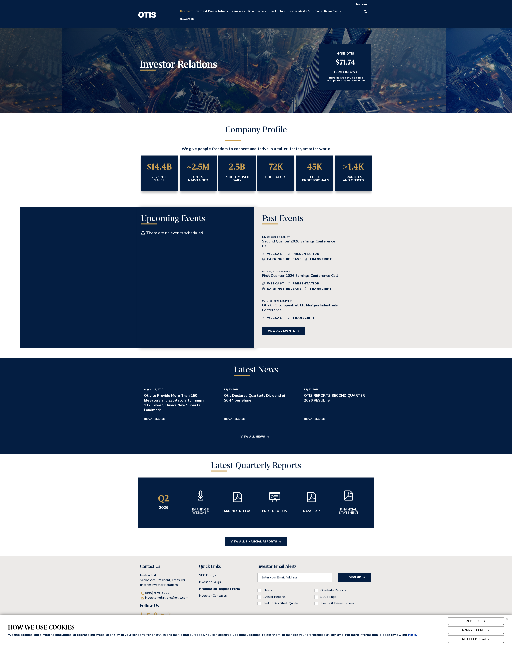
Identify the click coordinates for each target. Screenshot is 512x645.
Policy (412, 635)
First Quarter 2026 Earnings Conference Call (300, 275)
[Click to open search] (365, 12)
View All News (253, 437)
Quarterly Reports (333, 590)
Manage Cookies (474, 630)
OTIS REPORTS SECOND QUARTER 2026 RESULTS (334, 398)
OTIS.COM (360, 4)
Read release (154, 419)
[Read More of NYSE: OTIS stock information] (345, 67)
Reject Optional (474, 639)
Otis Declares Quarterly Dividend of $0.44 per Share (254, 398)
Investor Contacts (213, 595)
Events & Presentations (337, 603)
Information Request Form (219, 589)
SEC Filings (207, 575)
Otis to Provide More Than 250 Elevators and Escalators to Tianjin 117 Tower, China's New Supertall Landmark (174, 402)
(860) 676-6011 (157, 593)
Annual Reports (274, 596)
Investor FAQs (210, 582)
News (267, 590)
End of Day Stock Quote (280, 603)
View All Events (281, 331)
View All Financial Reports (254, 541)
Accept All (474, 621)
